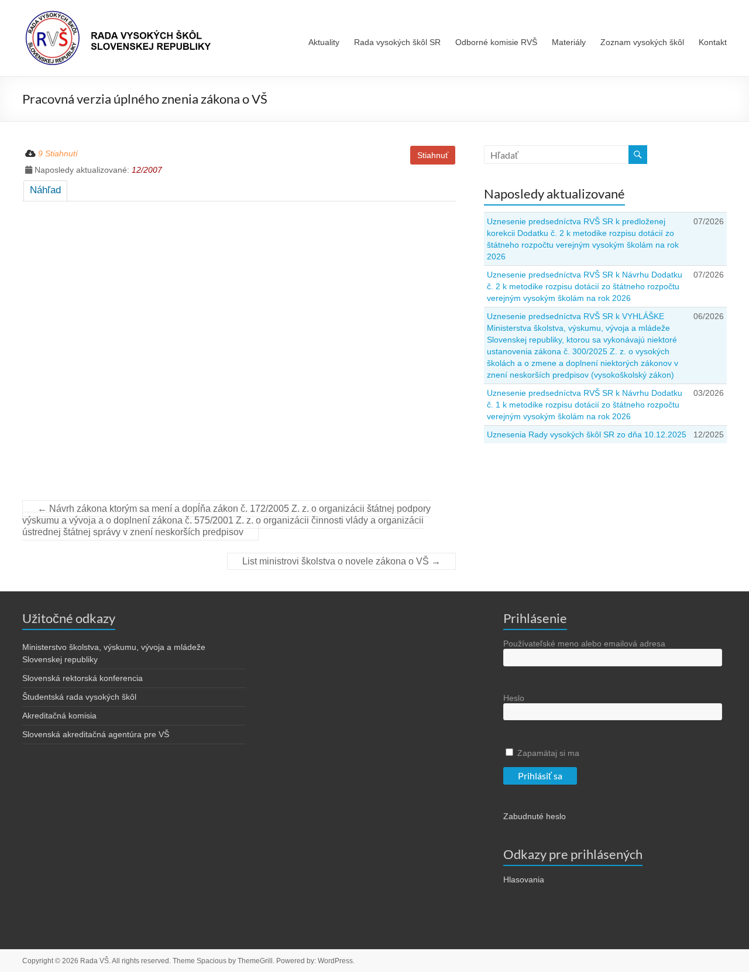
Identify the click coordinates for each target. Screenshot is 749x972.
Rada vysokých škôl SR (397, 42)
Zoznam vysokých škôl (642, 42)
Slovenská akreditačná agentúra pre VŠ (95, 734)
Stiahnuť (432, 155)
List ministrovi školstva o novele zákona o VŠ (341, 561)
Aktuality (323, 42)
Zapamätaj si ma (547, 753)
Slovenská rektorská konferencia (82, 678)
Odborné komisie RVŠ (496, 42)
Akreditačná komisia (59, 715)
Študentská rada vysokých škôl (79, 696)
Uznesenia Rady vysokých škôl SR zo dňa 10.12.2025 (586, 434)
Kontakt (713, 42)
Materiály (569, 42)
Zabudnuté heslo (534, 816)
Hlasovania (523, 879)
